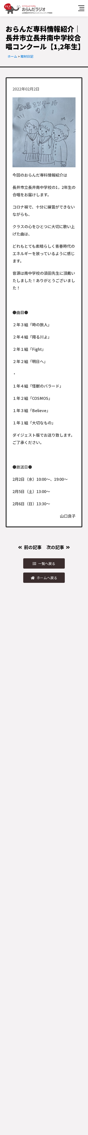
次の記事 (55, 547)
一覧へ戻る (46, 563)
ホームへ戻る (47, 577)
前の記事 (33, 547)
